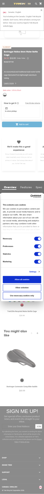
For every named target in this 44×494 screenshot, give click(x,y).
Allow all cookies (22, 279)
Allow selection (22, 288)
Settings (33, 272)
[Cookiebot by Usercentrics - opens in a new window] (31, 196)
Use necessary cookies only (22, 296)
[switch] (37, 246)
